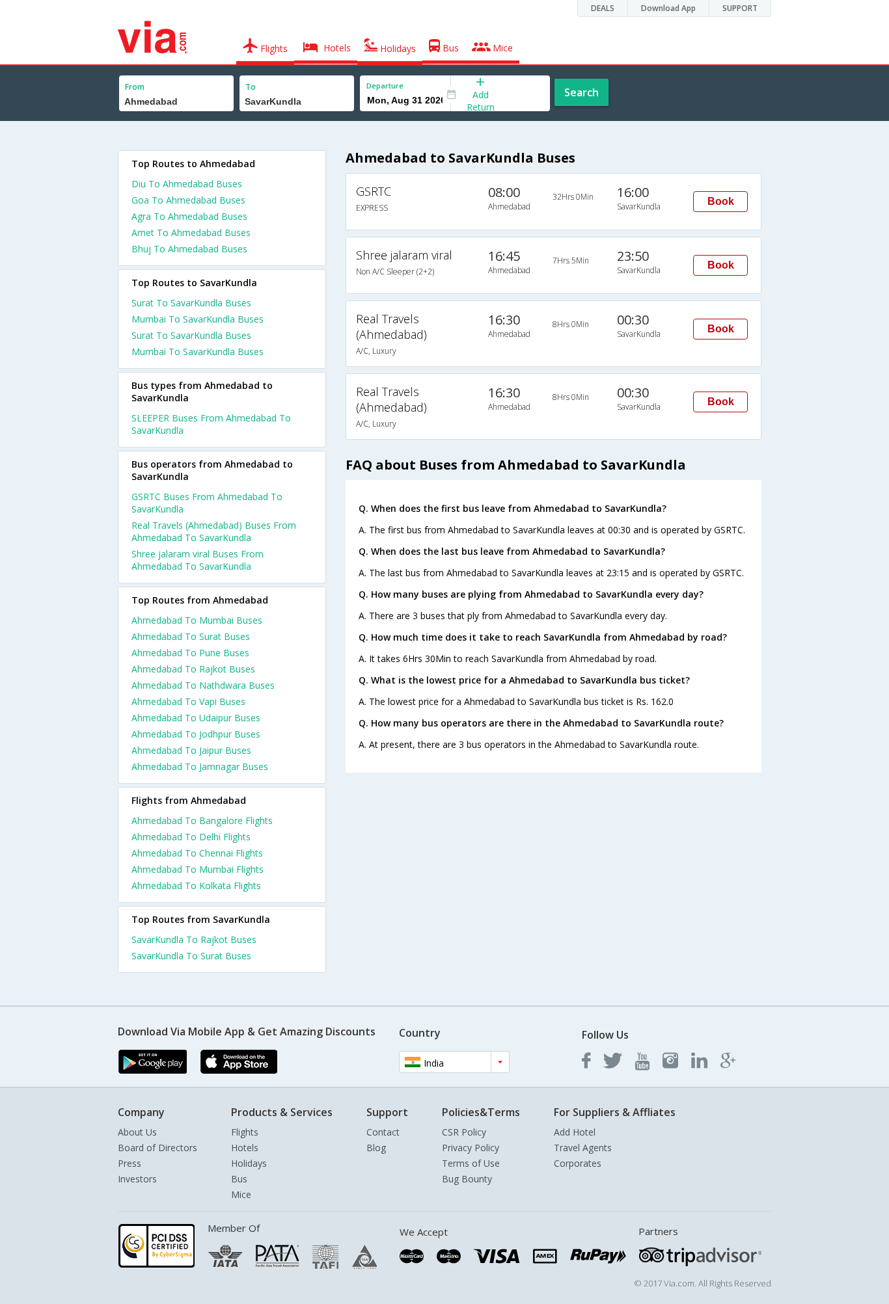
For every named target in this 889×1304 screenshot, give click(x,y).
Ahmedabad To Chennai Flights (197, 853)
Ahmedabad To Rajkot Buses (193, 669)
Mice (241, 1194)
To (250, 86)
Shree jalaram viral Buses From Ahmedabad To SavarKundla (197, 560)
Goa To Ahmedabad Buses (188, 200)
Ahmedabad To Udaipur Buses (195, 718)
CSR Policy (464, 1132)
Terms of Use (471, 1163)
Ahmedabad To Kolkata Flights (196, 885)
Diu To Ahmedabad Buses (186, 184)
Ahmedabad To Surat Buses (190, 636)
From (134, 86)
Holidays (249, 1163)
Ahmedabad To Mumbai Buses (196, 620)
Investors (137, 1179)
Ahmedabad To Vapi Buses (188, 701)
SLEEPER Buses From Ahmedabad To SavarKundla (211, 424)
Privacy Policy (470, 1147)
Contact (383, 1132)
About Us (137, 1132)
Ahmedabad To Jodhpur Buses (195, 734)
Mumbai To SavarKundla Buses (197, 319)
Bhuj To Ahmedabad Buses (189, 249)
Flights (244, 1132)
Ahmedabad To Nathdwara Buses (203, 685)
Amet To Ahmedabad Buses (191, 232)
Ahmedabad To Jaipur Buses (191, 750)
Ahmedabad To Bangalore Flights (202, 820)
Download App (668, 8)
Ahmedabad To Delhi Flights (191, 837)
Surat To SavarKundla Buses (191, 303)
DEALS (602, 8)
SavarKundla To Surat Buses (191, 956)
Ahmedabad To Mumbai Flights (197, 869)
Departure (384, 85)
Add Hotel (574, 1132)
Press (129, 1163)
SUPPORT (740, 8)
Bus (239, 1179)
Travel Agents (583, 1147)
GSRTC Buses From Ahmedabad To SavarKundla (206, 502)
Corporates (577, 1163)
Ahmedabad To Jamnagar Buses (199, 766)
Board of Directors (157, 1147)
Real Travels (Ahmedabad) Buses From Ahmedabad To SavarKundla (213, 531)
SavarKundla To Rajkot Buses (193, 939)
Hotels (244, 1147)
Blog (376, 1147)
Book (720, 201)
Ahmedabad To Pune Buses (190, 652)
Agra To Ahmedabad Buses (189, 216)
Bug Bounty (467, 1179)
